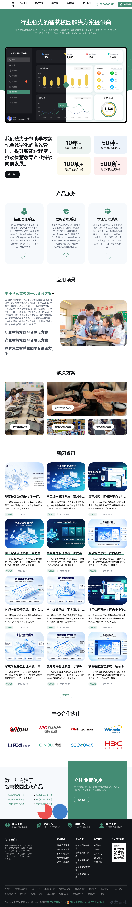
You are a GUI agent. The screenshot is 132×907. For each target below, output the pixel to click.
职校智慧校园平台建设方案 (26, 332)
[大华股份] (19, 729)
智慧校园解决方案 (16, 795)
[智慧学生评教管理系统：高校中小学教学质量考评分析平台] (24, 646)
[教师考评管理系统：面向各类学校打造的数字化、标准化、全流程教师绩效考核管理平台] (24, 590)
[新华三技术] (113, 745)
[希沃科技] (81, 745)
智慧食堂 (23, 894)
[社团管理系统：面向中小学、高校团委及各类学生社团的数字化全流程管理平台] (107, 590)
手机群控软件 (10, 894)
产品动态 (9, 514)
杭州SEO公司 (36, 894)
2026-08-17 (23, 514)
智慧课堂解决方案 (44, 795)
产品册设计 (118, 889)
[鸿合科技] (81, 729)
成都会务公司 (49, 889)
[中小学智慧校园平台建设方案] (93, 323)
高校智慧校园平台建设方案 (26, 340)
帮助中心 (98, 861)
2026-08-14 (65, 514)
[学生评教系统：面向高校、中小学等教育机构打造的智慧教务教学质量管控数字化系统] (66, 590)
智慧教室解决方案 (44, 799)
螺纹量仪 (92, 889)
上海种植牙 (105, 889)
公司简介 (98, 845)
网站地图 (100, 902)
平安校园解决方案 (16, 799)
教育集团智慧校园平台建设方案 (28, 351)
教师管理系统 (63, 845)
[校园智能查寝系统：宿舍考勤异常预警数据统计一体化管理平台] (107, 646)
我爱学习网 (35, 889)
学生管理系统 (63, 849)
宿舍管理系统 (63, 861)
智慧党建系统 (64, 889)
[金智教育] (113, 729)
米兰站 (101, 894)
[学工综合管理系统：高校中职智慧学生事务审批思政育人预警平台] (66, 476)
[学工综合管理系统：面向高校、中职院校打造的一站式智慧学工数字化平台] (24, 533)
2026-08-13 (23, 684)
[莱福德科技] (19, 745)
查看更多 (66, 695)
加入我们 (98, 857)
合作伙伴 (98, 849)
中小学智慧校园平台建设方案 (28, 293)
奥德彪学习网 (77, 894)
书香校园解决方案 (16, 803)
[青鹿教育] (50, 745)
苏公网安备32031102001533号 (83, 902)
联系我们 (98, 853)
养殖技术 (91, 894)
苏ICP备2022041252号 (56, 902)
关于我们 (12, 174)
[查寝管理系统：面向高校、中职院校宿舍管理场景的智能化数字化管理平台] (107, 533)
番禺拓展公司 (79, 889)
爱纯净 (7, 889)
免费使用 (81, 800)
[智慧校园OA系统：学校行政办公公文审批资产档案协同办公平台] (24, 476)
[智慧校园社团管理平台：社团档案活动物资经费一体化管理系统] (107, 476)
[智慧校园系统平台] (6, 4)
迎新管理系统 (63, 857)
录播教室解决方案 (44, 803)
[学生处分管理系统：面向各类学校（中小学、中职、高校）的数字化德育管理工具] (66, 533)
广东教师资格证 (20, 889)
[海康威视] (50, 729)
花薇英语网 (50, 894)
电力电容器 (63, 894)
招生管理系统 (63, 853)
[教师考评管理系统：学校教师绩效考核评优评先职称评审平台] (66, 646)
